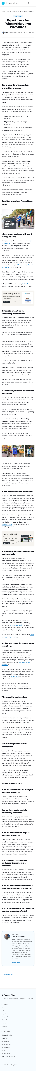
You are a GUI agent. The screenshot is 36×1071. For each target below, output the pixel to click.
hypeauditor (15, 676)
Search (4, 1014)
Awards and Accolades (9, 1056)
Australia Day (6, 1053)
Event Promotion (12, 11)
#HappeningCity (7, 1035)
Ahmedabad (5, 1041)
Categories (5, 1011)
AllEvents (25, 284)
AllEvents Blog (8, 995)
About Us (4, 1020)
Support (4, 1026)
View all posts (16, 962)
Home (3, 11)
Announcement (6, 1044)
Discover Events (7, 1017)
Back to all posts (9, 974)
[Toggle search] (28, 3)
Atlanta (4, 1050)
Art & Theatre (6, 1047)
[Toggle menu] (32, 3)
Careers (4, 1023)
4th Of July (5, 1038)
